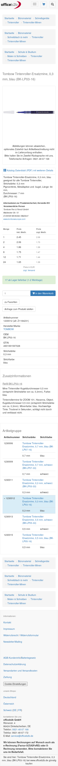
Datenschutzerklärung (14, 664)
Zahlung (7, 677)
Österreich (8, 703)
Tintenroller (13, 22)
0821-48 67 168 (20, 729)
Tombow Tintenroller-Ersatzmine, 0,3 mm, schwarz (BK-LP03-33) (37, 483)
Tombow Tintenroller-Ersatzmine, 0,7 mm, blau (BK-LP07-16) (37, 446)
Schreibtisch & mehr (17, 37)
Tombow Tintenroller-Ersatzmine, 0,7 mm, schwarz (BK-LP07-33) (37, 465)
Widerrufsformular (29, 635)
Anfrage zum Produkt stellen (19, 309)
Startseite (9, 18)
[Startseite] (11, 4)
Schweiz (7, 710)
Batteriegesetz (28, 657)
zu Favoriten (11, 302)
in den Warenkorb (44, 293)
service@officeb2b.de (22, 735)
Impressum (9, 628)
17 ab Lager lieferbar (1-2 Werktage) (24, 280)
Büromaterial (24, 18)
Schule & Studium (27, 52)
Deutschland (9, 697)
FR (19, 710)
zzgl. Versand (29, 270)
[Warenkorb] (44, 4)
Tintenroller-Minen (32, 22)
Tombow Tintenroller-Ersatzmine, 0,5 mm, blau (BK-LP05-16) (37, 538)
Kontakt (7, 622)
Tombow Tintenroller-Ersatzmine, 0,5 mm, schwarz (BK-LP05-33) (37, 519)
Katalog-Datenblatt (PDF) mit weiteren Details (29, 170)
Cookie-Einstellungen (15, 683)
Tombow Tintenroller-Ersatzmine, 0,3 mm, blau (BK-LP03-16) (37, 501)
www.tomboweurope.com (14, 219)
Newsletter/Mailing (12, 641)
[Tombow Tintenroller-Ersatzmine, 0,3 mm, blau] (29, 112)
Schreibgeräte (42, 18)
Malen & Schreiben (17, 56)
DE (14, 710)
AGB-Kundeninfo (11, 657)
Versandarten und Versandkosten (20, 670)
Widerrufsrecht (10, 635)
